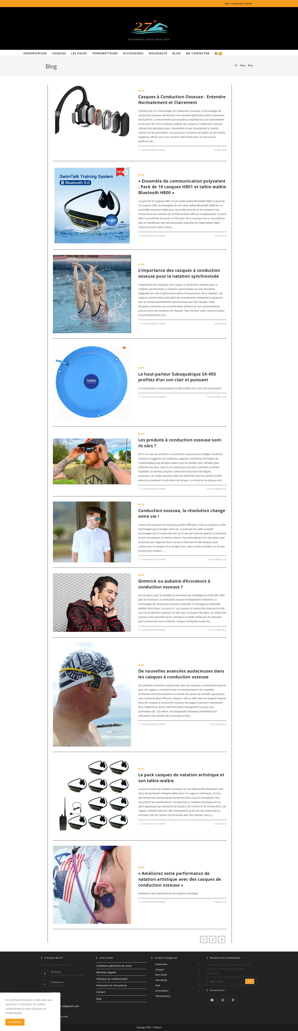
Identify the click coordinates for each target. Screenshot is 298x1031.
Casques (159, 969)
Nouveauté (161, 980)
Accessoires (161, 964)
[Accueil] (236, 65)
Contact (100, 992)
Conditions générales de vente (114, 965)
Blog (250, 65)
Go (249, 981)
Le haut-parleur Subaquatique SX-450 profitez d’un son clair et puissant (177, 377)
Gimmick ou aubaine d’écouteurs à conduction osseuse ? (174, 584)
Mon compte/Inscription (238, 3)
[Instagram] (222, 1000)
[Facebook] (212, 1000)
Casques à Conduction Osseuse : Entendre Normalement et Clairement (182, 99)
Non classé (161, 974)
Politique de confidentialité (111, 979)
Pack (157, 985)
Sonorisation (161, 990)
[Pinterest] (233, 1000)
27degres (157, 1027)
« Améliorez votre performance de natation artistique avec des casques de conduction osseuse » (179, 879)
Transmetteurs (163, 996)
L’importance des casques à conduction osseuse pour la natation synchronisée (179, 273)
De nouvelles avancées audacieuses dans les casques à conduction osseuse (181, 674)
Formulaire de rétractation (111, 985)
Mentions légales (106, 972)
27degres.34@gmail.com (65, 1006)
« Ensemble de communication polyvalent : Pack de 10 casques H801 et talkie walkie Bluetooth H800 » (182, 186)
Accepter (15, 1022)
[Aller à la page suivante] (221, 939)
